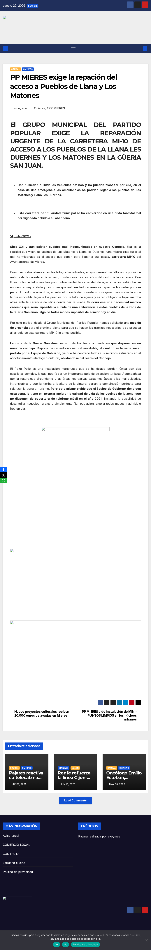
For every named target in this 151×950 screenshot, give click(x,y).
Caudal (15, 69)
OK (56, 944)
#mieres (39, 108)
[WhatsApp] (3, 480)
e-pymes (113, 836)
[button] (139, 48)
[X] (3, 475)
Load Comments (75, 800)
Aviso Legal (11, 835)
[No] (146, 940)
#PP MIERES (56, 108)
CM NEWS (28, 69)
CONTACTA (11, 854)
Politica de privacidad (18, 872)
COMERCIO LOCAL (16, 845)
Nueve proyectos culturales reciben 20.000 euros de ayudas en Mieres (41, 713)
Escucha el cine (14, 863)
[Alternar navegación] (73, 48)
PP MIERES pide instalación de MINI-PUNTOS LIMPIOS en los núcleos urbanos (109, 715)
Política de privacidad (85, 944)
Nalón (75, 768)
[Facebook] (3, 469)
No (65, 944)
